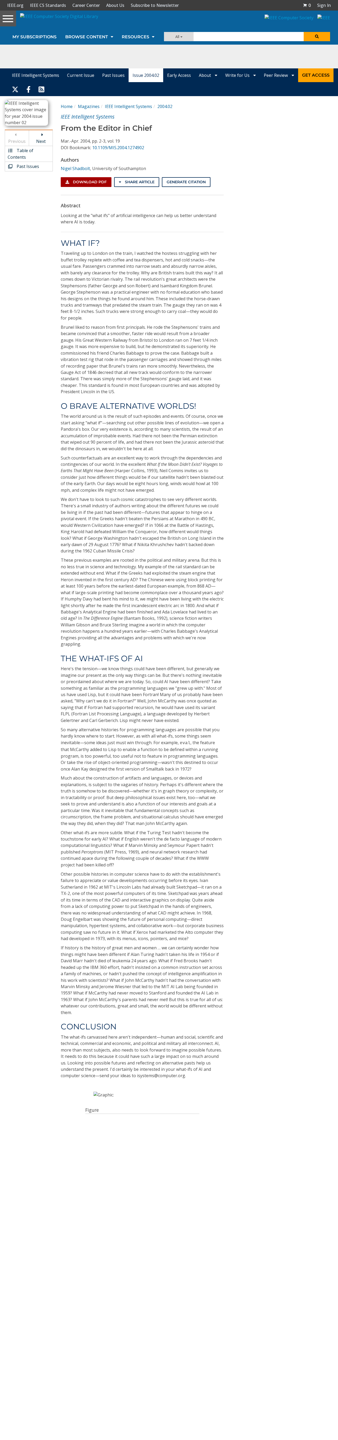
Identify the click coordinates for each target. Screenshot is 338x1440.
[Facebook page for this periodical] (28, 89)
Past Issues (113, 75)
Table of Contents (20, 154)
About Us (115, 5)
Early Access (179, 75)
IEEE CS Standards (48, 5)
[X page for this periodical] (15, 89)
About (205, 75)
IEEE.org (15, 5)
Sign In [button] (324, 5)
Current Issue (80, 75)
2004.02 (164, 106)
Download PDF (89, 182)
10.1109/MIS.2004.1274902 (118, 148)
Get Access (316, 75)
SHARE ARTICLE (139, 182)
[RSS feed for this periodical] (41, 89)
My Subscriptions (34, 36)
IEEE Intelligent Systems (35, 75)
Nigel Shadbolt (75, 168)
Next (41, 141)
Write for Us (238, 75)
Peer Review (276, 75)
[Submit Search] (317, 36)
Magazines (89, 106)
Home (67, 106)
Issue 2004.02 (146, 75)
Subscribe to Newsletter (155, 5)
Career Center (86, 5)
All (177, 36)
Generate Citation (186, 182)
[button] (307, 5)
